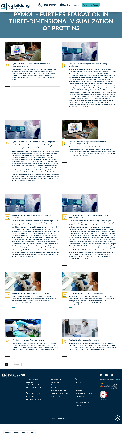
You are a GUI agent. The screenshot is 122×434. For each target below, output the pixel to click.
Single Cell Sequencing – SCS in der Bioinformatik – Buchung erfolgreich (88, 216)
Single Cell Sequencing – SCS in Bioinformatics (86, 293)
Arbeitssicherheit (56, 379)
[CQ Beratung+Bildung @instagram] (111, 375)
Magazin (78, 405)
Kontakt (78, 382)
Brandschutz (55, 382)
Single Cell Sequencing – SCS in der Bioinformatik (30, 293)
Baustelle (54, 388)
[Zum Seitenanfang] (117, 418)
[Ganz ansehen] (23, 51)
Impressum (78, 391)
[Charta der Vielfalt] (110, 386)
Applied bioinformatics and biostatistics (84, 340)
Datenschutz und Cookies (83, 393)
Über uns (78, 379)
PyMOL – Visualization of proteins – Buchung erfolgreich (33, 142)
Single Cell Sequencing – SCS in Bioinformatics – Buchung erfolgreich (33, 216)
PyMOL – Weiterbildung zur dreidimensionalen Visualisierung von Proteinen (87, 143)
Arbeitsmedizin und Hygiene (60, 393)
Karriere (78, 385)
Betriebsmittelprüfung (58, 385)
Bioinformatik (55, 396)
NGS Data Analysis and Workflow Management (30, 340)
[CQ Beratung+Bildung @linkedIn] (101, 375)
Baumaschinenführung (58, 391)
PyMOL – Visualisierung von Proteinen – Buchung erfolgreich (88, 65)
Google (118, 379)
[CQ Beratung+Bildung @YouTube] (106, 375)
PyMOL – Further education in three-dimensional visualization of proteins (31, 65)
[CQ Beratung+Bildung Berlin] (14, 375)
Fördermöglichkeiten (82, 402)
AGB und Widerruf (81, 396)
